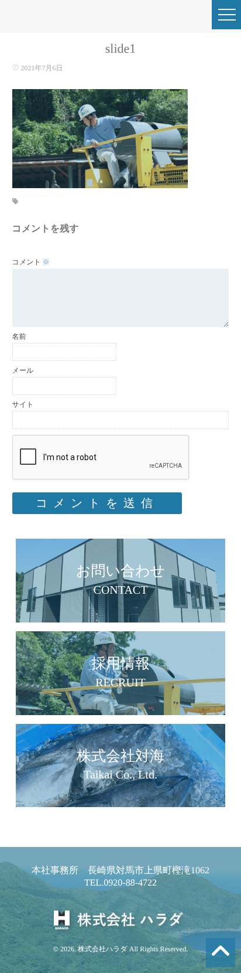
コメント (31, 262)
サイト (23, 404)
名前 (19, 336)
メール (23, 370)
